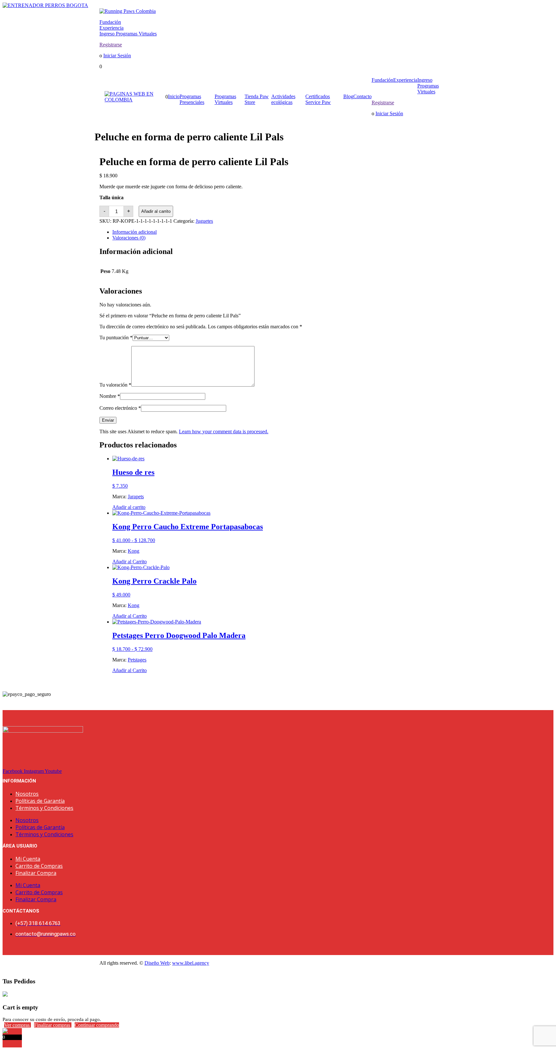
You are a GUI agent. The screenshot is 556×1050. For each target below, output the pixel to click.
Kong (133, 551)
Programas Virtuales (225, 99)
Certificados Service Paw (318, 99)
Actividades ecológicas (283, 99)
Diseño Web (157, 963)
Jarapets (136, 496)
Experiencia (111, 28)
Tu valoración (115, 385)
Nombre (109, 396)
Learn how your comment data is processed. (223, 431)
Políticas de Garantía (40, 800)
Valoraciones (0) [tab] (128, 237)
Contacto (362, 96)
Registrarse (110, 44)
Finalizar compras (52, 1025)
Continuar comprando (97, 1025)
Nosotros (27, 793)
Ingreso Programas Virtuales (128, 33)
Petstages (137, 659)
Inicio (174, 96)
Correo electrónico (120, 408)
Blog (348, 96)
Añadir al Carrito (129, 561)
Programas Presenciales (192, 99)
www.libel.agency (190, 963)
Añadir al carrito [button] (128, 507)
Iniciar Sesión (117, 55)
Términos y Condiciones (44, 807)
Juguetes (204, 221)
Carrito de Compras (39, 865)
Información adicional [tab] (134, 232)
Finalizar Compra (35, 873)
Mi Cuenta (27, 858)
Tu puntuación (116, 337)
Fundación (110, 22)
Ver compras (17, 1025)
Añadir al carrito (156, 211)
